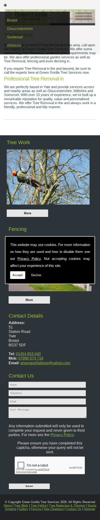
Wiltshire (14, 45)
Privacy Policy (29, 259)
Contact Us (73, 509)
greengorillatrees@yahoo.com (45, 363)
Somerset (15, 37)
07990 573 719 (30, 358)
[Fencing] (50, 292)
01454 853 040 (28, 354)
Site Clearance (54, 509)
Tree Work (18, 142)
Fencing (18, 229)
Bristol (12, 20)
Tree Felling (39, 505)
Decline (36, 275)
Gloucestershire (20, 29)
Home (8, 505)
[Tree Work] (48, 206)
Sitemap (89, 509)
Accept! (18, 275)
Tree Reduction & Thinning (67, 505)
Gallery (23, 509)
